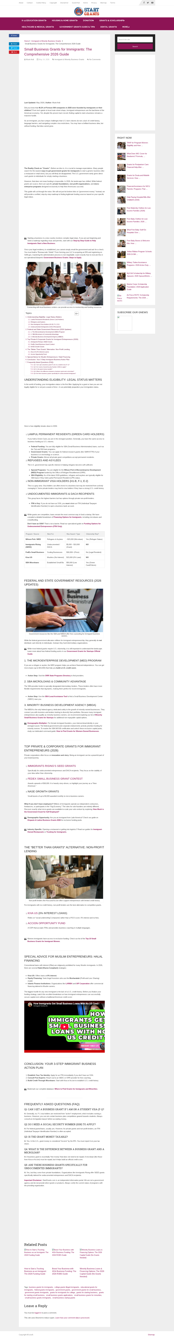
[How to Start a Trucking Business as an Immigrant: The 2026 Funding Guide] (36, 1257)
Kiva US (33, 913)
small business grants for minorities (87, 1295)
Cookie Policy (41, 3)
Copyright (53, 3)
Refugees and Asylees (38, 322)
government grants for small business (86, 1290)
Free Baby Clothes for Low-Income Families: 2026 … (137, 220)
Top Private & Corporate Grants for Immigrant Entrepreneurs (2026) (52, 339)
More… (125, 27)
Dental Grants (108, 27)
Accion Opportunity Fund (39, 354)
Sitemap (103, 3)
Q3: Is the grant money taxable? (43, 369)
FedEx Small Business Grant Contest (42, 344)
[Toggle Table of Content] (75, 314)
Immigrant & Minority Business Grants (69, 59)
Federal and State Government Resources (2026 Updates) (49, 329)
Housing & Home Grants (64, 20)
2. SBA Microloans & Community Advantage (45, 334)
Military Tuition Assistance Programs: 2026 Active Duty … (139, 263)
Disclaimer (64, 3)
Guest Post (76, 3)
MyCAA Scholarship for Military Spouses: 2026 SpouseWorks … (139, 274)
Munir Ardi (30, 59)
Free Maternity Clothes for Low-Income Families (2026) (139, 209)
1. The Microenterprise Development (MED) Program (48, 332)
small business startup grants (63, 1298)
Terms (112, 3)
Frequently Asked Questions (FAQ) (40, 362)
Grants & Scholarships (111, 20)
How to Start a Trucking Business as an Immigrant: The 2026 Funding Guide (35, 1271)
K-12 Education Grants (34, 20)
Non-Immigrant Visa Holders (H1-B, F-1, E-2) (45, 324)
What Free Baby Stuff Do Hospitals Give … (136, 231)
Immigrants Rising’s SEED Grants (41, 342)
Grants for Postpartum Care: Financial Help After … (138, 165)
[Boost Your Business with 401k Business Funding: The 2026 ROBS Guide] (64, 1257)
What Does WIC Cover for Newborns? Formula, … (137, 155)
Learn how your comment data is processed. (72, 1318)
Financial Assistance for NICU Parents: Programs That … (138, 187)
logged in (37, 1313)
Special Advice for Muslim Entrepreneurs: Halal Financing (48, 357)
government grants (63, 1290)
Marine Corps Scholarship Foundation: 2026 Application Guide (138, 286)
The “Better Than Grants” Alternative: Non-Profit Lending (48, 349)
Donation (88, 20)
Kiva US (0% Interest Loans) (40, 352)
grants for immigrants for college (62, 1292)
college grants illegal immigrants (66, 1287)
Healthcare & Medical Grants (38, 27)
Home (85, 3)
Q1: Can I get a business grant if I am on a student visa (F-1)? (51, 364)
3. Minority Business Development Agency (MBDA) (47, 337)
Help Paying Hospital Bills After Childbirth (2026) (139, 198)
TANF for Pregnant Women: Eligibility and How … (137, 144)
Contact (30, 3)
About (21, 3)
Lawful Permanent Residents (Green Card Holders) (47, 319)
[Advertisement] (67, 82)
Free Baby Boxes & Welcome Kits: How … (138, 242)
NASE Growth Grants (37, 347)
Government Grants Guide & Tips (76, 27)
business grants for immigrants (41, 1287)
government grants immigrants (37, 1292)
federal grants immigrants (44, 1290)
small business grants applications (59, 1295)
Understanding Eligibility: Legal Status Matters (44, 317)
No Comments (95, 59)
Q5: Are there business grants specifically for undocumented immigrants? (55, 373)
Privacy (94, 3)
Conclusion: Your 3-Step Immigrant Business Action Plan (48, 359)
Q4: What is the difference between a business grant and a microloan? (54, 371)
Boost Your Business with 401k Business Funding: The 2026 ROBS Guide (64, 1271)
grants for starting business (86, 1292)
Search (135, 46)
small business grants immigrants (38, 1298)
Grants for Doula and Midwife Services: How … (138, 176)
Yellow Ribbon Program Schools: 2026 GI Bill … (139, 252)
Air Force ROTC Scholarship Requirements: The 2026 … (138, 296)
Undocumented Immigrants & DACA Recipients (46, 327)
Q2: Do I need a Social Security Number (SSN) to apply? (50, 367)
